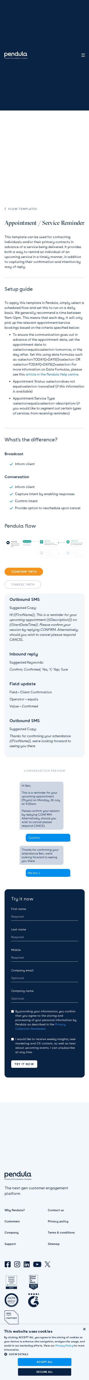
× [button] (84, 1328)
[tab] (24, 572)
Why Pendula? (15, 1210)
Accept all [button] (44, 1362)
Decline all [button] (44, 1371)
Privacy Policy (64, 1345)
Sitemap (54, 1244)
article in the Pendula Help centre (52, 374)
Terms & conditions (61, 1232)
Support (10, 1244)
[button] (44, 1354)
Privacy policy (58, 1221)
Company (12, 1232)
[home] (15, 55)
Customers (12, 1221)
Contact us (56, 1210)
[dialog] (44, 1352)
